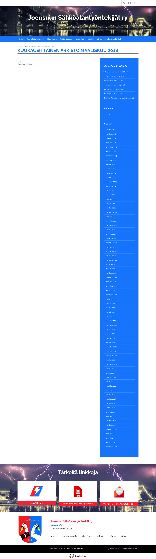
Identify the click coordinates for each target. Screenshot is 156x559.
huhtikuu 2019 (110, 382)
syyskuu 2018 (110, 412)
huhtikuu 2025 (111, 173)
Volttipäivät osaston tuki (111, 72)
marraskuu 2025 (111, 156)
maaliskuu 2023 (111, 243)
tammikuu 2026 (111, 147)
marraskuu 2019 (111, 364)
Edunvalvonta (52, 39)
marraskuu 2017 (111, 447)
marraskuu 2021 (111, 295)
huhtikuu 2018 (111, 425)
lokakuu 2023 (110, 230)
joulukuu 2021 (111, 290)
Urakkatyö (80, 39)
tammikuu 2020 (111, 355)
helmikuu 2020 (111, 351)
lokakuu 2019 (110, 368)
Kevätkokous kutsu (109, 85)
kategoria (109, 114)
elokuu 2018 (110, 416)
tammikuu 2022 (111, 286)
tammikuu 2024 (111, 221)
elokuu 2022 (110, 269)
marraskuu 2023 (111, 225)
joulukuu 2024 (111, 186)
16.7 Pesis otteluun (109, 76)
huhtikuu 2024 (111, 208)
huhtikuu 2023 (111, 238)
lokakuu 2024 (110, 190)
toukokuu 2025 (111, 169)
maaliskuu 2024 (111, 212)
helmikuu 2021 (111, 316)
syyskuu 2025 (110, 160)
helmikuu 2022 (111, 282)
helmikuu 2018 (111, 434)
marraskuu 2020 (111, 325)
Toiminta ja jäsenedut (35, 39)
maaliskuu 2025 (111, 177)
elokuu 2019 (110, 373)
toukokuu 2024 (111, 203)
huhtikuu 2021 (110, 308)
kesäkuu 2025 (110, 164)
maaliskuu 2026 (111, 138)
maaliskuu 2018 (111, 429)
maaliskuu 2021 (111, 312)
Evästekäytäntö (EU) (112, 39)
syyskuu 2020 (111, 334)
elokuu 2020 (110, 338)
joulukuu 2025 (111, 151)
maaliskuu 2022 (111, 277)
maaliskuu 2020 (111, 347)
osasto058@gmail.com (62, 529)
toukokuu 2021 (111, 303)
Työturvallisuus (66, 39)
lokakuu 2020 (110, 329)
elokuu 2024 (110, 199)
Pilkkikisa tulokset (109, 89)
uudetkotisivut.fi (77, 549)
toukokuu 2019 (111, 377)
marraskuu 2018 (111, 403)
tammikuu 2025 (111, 182)
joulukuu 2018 (111, 399)
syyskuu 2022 (111, 264)
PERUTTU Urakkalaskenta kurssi (114, 98)
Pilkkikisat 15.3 (108, 93)
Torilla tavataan (108, 80)
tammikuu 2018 (111, 438)
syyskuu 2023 (111, 234)
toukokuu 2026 (111, 130)
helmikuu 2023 (111, 247)
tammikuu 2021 (111, 321)
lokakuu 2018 (110, 408)
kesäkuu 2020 (111, 342)
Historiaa (90, 39)
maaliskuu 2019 (111, 386)
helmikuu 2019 (111, 390)
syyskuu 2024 (111, 195)
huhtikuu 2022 (111, 273)
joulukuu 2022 (111, 256)
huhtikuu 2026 (111, 134)
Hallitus (99, 39)
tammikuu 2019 (111, 395)
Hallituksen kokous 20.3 (27, 64)
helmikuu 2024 (111, 216)
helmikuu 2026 (111, 143)
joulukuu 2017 (110, 442)
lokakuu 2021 (110, 299)
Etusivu (22, 39)
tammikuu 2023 (111, 251)
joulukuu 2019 (111, 360)
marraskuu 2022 (111, 260)
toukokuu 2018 (111, 421)
